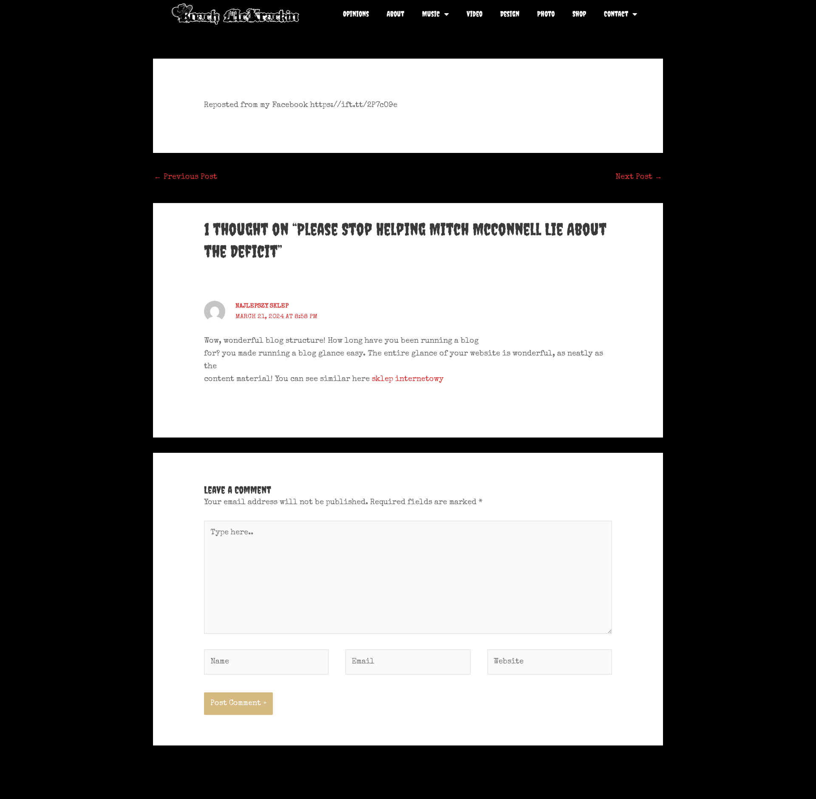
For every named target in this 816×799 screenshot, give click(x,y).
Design (509, 13)
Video (474, 13)
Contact (616, 13)
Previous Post (185, 177)
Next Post (638, 177)
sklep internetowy (408, 379)
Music (431, 13)
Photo (546, 13)
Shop (579, 13)
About (395, 13)
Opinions (356, 13)
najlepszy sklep (262, 306)
